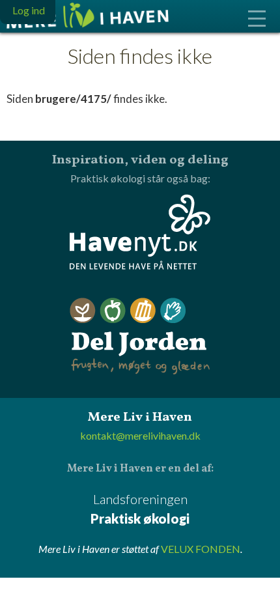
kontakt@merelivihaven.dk (140, 435)
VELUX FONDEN (200, 549)
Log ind (28, 10)
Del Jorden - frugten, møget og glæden (140, 336)
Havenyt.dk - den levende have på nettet (140, 232)
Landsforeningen (140, 508)
